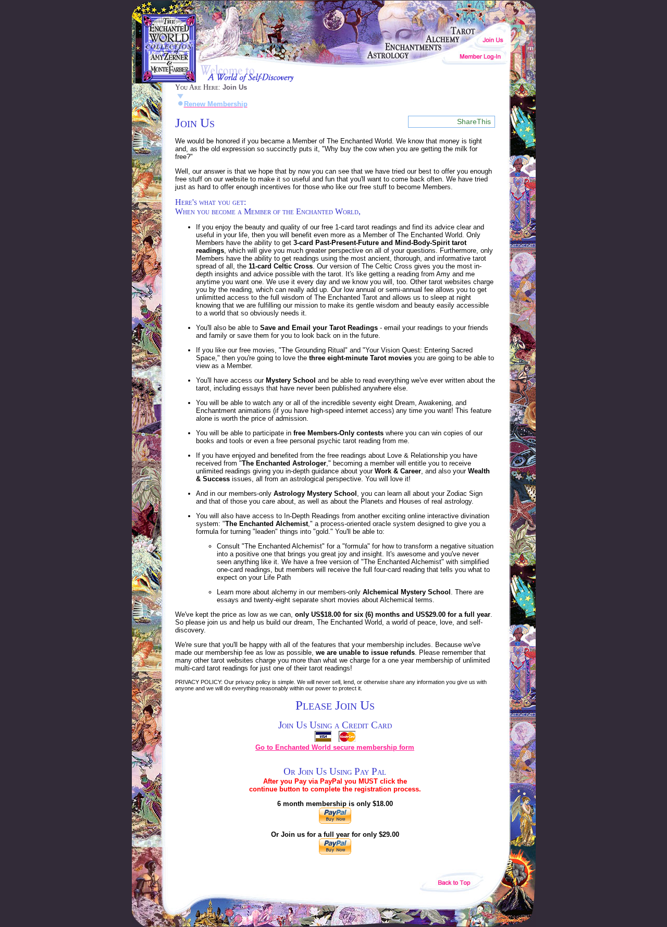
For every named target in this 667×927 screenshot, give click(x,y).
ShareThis (474, 121)
